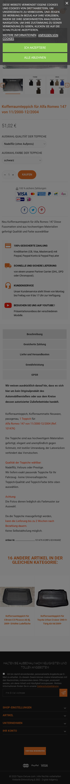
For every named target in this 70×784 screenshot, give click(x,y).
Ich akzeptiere (35, 48)
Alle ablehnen (35, 58)
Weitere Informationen (19, 35)
